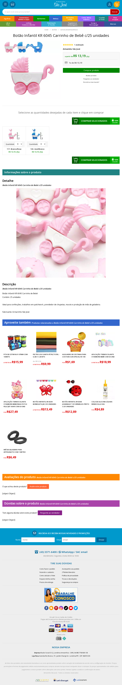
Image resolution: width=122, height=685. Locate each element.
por (63, 362)
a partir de (8, 362)
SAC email (81, 552)
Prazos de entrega (46, 582)
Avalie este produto (38, 486)
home (46, 30)
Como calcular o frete (47, 575)
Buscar (114, 12)
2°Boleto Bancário (68, 572)
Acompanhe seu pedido (70, 569)
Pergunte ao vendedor (50, 513)
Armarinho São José (71, 49)
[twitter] (76, 608)
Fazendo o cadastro (47, 572)
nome (18, 539)
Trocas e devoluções (69, 579)
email (59, 539)
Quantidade (10, 144)
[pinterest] (56, 608)
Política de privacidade (70, 575)
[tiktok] (66, 608)
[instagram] (61, 608)
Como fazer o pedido (47, 569)
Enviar (101, 539)
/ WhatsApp (65, 552)
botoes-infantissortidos (69, 30)
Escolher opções (91, 70)
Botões (54, 30)
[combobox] (61, 12)
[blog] (51, 608)
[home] (60, 6)
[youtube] (71, 608)
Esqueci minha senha (47, 579)
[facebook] (46, 608)
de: (34, 361)
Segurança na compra (70, 582)
